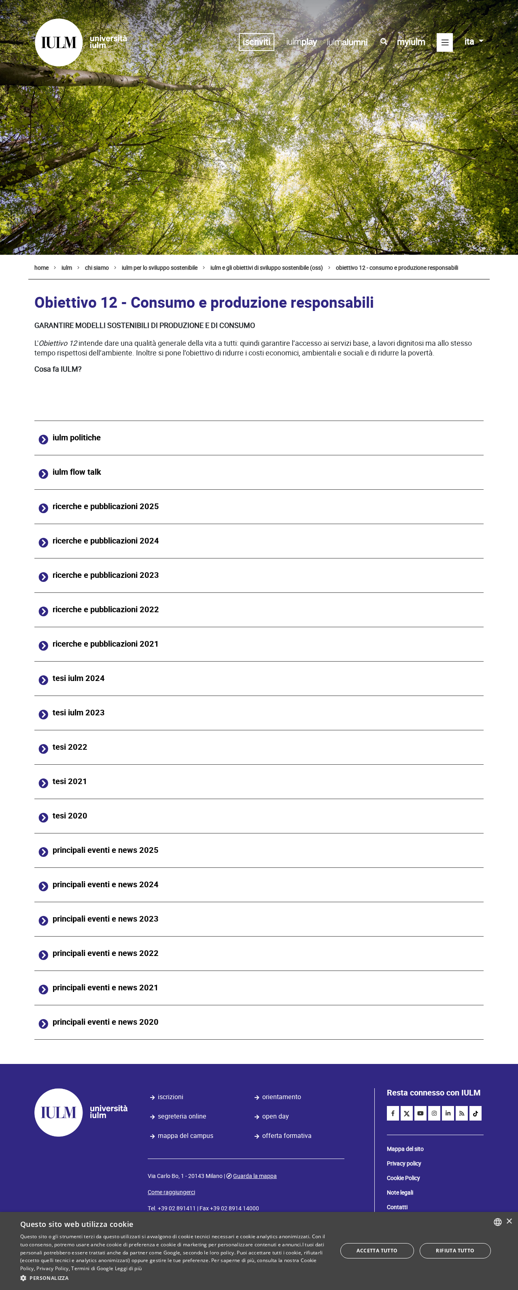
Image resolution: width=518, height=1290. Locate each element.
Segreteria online (182, 1116)
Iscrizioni (170, 1097)
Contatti (397, 1207)
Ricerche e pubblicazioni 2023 (106, 575)
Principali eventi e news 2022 (106, 953)
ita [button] (470, 41)
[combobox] (498, 1222)
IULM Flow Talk (77, 472)
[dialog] (259, 1251)
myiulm (411, 42)
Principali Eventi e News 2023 (106, 919)
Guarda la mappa (255, 1176)
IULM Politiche (77, 438)
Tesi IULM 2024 (79, 678)
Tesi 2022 (70, 747)
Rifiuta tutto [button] (455, 1250)
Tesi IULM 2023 (79, 713)
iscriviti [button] (256, 42)
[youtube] (420, 1113)
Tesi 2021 (70, 781)
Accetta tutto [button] (377, 1250)
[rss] (462, 1113)
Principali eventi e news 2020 (106, 1022)
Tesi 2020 (70, 816)
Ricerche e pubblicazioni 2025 (106, 506)
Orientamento (281, 1097)
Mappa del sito (405, 1149)
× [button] (509, 1221)
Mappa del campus (185, 1135)
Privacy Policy (52, 1268)
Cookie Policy (403, 1178)
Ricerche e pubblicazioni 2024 (106, 541)
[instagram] (434, 1113)
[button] (174, 1278)
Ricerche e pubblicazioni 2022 (106, 609)
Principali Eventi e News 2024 (106, 884)
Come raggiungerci (171, 1192)
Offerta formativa (287, 1135)
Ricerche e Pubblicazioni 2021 (106, 644)
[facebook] (393, 1113)
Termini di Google (92, 1268)
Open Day (275, 1116)
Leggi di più (128, 1268)
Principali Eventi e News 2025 (106, 850)
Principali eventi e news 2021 (106, 988)
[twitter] (407, 1113)
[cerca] (383, 42)
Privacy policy (404, 1163)
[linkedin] (448, 1113)
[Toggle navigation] (445, 42)
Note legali (400, 1192)
